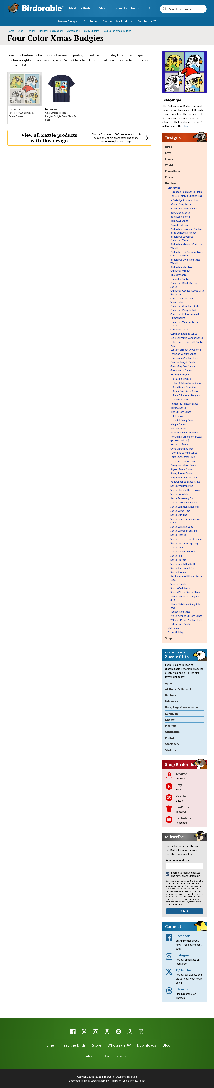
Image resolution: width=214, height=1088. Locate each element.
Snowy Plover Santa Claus (185, 592)
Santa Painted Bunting (182, 551)
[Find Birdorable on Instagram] (95, 1031)
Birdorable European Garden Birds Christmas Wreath (186, 230)
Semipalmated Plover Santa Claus (186, 578)
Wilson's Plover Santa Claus (186, 620)
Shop (103, 8)
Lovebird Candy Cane (181, 420)
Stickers (170, 750)
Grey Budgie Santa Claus (185, 387)
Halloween (174, 628)
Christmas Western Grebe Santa (184, 323)
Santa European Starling (183, 530)
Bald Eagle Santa (180, 216)
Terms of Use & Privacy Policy (128, 1080)
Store (96, 1045)
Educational (173, 171)
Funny (169, 159)
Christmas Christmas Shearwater (181, 300)
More (187, 126)
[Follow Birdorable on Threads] (107, 1031)
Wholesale (147, 21)
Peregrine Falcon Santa (183, 465)
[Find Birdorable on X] (84, 1031)
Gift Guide (90, 21)
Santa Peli (176, 555)
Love (168, 153)
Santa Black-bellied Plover (185, 490)
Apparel (170, 683)
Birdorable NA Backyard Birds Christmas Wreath (186, 253)
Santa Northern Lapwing (184, 543)
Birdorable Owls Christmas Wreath (185, 261)
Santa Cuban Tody (180, 510)
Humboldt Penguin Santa (184, 403)
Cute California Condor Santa (186, 337)
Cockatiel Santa (179, 329)
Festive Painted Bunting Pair (186, 195)
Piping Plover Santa (181, 473)
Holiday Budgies (91, 30)
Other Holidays (176, 632)
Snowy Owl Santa (180, 588)
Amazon (54, 109)
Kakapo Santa (178, 407)
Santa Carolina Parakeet (183, 502)
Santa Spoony (178, 572)
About (90, 1056)
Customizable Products (117, 21)
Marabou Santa (178, 428)
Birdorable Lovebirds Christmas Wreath (181, 238)
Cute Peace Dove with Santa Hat (186, 343)
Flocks (169, 177)
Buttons (170, 695)
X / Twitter (183, 970)
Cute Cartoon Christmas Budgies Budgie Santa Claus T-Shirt (60, 116)
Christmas (73, 30)
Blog (151, 8)
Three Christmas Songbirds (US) (185, 605)
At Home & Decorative (180, 689)
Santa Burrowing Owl (182, 498)
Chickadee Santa (179, 279)
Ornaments (172, 732)
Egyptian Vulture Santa (183, 353)
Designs (31, 30)
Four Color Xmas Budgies (117, 30)
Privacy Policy (175, 904)
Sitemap (122, 1056)
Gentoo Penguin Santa (182, 362)
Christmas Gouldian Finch (184, 306)
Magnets (171, 725)
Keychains (171, 713)
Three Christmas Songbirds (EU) (185, 598)
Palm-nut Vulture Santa (183, 452)
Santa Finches (178, 534)
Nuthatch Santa (179, 444)
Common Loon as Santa (183, 333)
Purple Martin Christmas (183, 477)
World (169, 165)
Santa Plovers (178, 559)
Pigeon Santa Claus (181, 469)
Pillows (169, 738)
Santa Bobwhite (179, 494)
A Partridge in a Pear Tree (184, 200)
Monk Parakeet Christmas (184, 432)
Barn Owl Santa (179, 220)
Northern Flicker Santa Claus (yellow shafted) (186, 438)
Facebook (183, 936)
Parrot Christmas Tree (182, 456)
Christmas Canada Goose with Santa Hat (187, 292)
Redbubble (183, 818)
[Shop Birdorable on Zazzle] (118, 1031)
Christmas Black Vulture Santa (183, 284)
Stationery (172, 744)
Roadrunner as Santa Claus (185, 481)
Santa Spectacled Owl (182, 568)
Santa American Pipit (181, 485)
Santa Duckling (178, 514)
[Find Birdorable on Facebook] (73, 1031)
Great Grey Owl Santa (182, 366)
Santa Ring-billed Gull (182, 564)
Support (170, 638)
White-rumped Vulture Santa (186, 615)
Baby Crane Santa (180, 212)
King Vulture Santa (180, 411)
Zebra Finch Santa (180, 624)
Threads (182, 989)
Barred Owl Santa (180, 225)
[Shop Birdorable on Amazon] (129, 1031)
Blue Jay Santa (178, 274)
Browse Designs (67, 21)
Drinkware (171, 701)
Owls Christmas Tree (182, 448)
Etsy (179, 785)
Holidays (170, 183)
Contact (105, 1056)
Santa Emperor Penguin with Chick (186, 520)
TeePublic (183, 807)
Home (11, 30)
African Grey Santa (180, 204)
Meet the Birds (79, 8)
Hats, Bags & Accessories (181, 707)
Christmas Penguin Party (184, 310)
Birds (168, 147)
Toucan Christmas (180, 611)
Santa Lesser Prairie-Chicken (186, 539)
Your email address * (178, 860)
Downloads (127, 8)
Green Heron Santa (181, 370)
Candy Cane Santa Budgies (186, 391)
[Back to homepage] (43, 8)
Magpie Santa (178, 424)
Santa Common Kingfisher (184, 506)
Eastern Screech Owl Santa (185, 349)
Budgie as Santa (181, 399)
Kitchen (170, 719)
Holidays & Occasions (51, 30)
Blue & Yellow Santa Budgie (187, 382)
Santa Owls (176, 547)
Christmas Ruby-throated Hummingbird (184, 316)
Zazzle (17, 109)
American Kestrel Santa (183, 208)
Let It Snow (177, 416)
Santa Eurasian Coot (181, 526)
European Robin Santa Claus (186, 191)
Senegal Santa (178, 584)
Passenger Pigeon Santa (183, 461)
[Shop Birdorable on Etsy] (141, 1031)
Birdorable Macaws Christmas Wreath (187, 246)
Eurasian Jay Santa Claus (184, 358)
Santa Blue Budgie (182, 378)
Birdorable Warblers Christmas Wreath (181, 269)
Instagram (183, 955)
